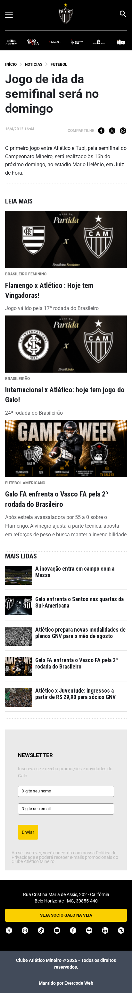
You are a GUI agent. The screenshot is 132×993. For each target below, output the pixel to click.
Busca (122, 14)
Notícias (33, 64)
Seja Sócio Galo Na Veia (66, 915)
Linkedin (105, 930)
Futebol (59, 64)
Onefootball (121, 930)
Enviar (28, 832)
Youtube (57, 930)
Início (11, 64)
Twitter (112, 130)
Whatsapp (123, 130)
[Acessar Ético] (121, 42)
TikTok (41, 930)
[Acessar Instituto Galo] (77, 42)
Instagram (25, 930)
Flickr (89, 930)
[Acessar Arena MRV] (11, 42)
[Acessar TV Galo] (55, 42)
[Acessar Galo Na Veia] (33, 42)
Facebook (101, 130)
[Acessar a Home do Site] (66, 13)
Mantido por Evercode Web (66, 983)
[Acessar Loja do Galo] (99, 42)
